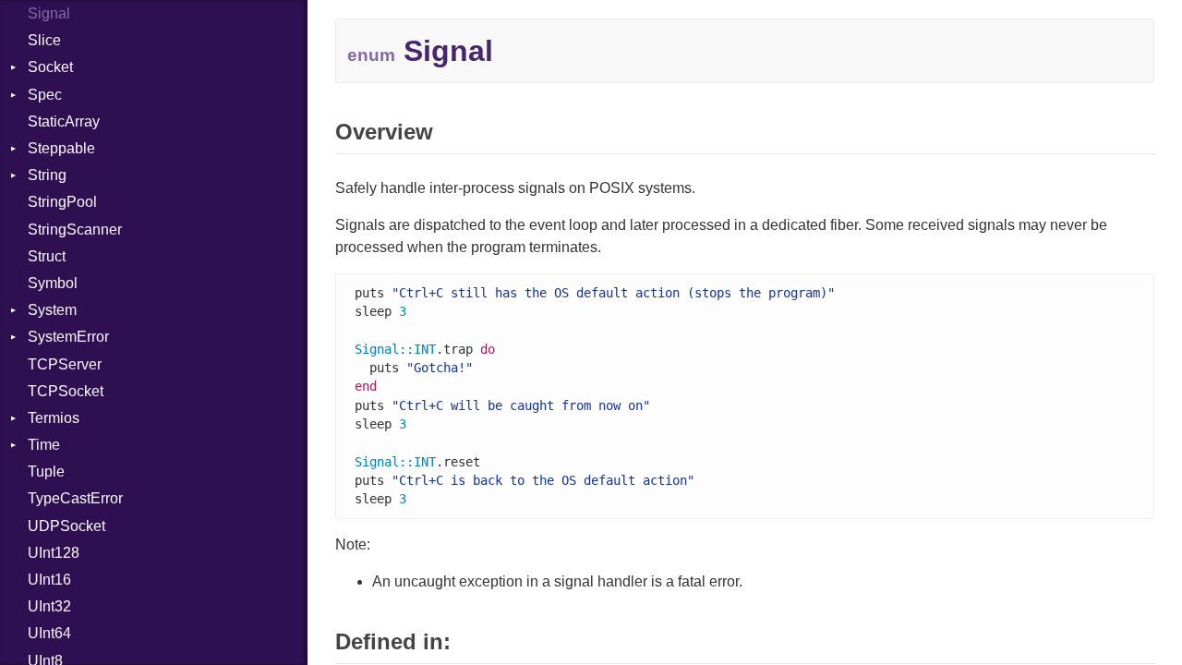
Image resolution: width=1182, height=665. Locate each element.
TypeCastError (75, 498)
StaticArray (64, 121)
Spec (45, 95)
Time (44, 445)
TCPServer (65, 364)
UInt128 (53, 553)
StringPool (62, 202)
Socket (50, 67)
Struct (47, 256)
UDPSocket (66, 526)
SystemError (68, 337)
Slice (44, 40)
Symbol (53, 283)
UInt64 (49, 633)
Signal (49, 13)
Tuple (46, 471)
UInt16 (49, 579)
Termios (53, 418)
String (47, 175)
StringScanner (75, 229)
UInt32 (49, 606)
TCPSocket (65, 391)
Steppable (61, 148)
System (52, 310)
